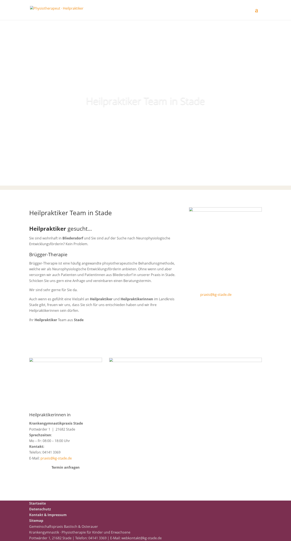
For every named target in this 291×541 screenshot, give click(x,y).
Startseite (37, 503)
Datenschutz (40, 509)
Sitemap (36, 520)
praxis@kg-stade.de (216, 294)
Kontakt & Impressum (48, 514)
